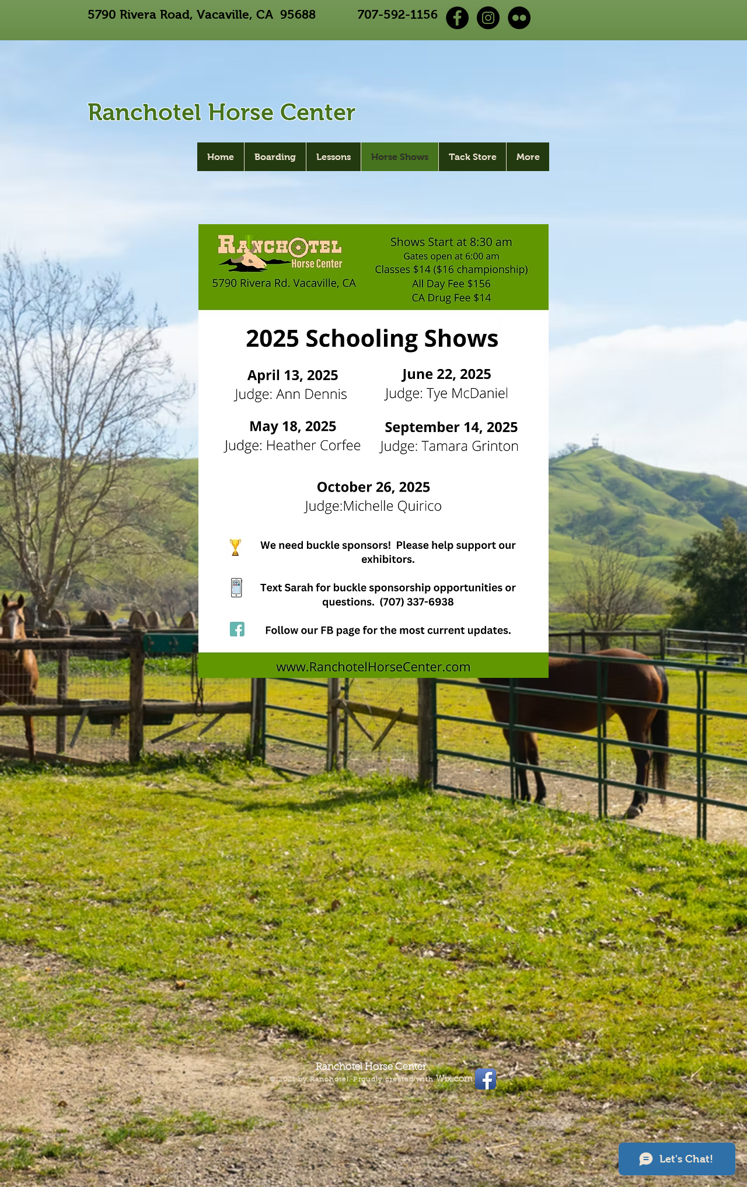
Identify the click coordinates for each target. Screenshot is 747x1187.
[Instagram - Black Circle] (488, 17)
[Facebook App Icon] (485, 1078)
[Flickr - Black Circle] (519, 17)
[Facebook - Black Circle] (457, 17)
